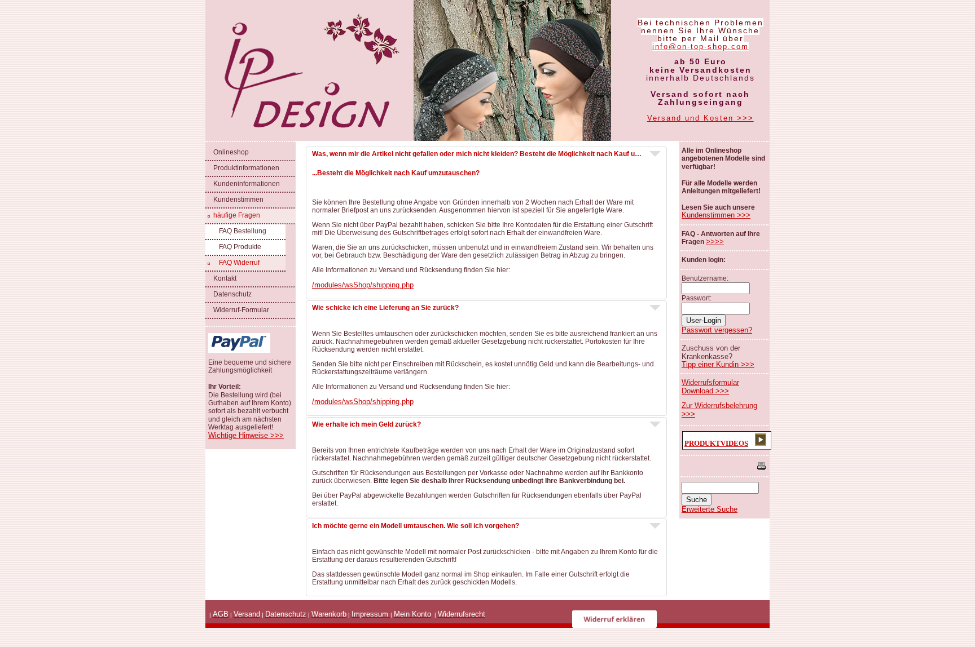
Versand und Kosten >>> (700, 118)
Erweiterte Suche (709, 509)
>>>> (715, 241)
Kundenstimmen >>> (716, 215)
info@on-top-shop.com (700, 46)
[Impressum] (389, 614)
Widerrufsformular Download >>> (710, 386)
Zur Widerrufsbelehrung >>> (719, 409)
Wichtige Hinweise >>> (246, 435)
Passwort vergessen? (717, 330)
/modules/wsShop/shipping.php (363, 285)
